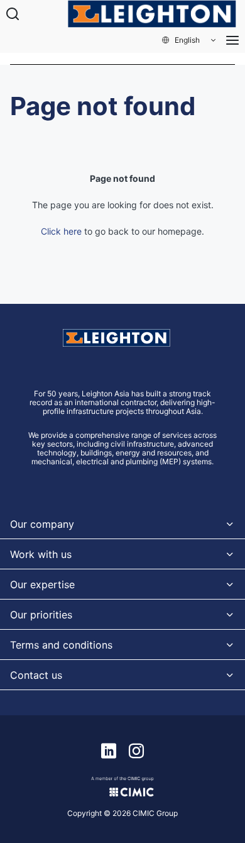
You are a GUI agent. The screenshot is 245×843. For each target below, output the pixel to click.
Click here (61, 231)
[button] (190, 40)
